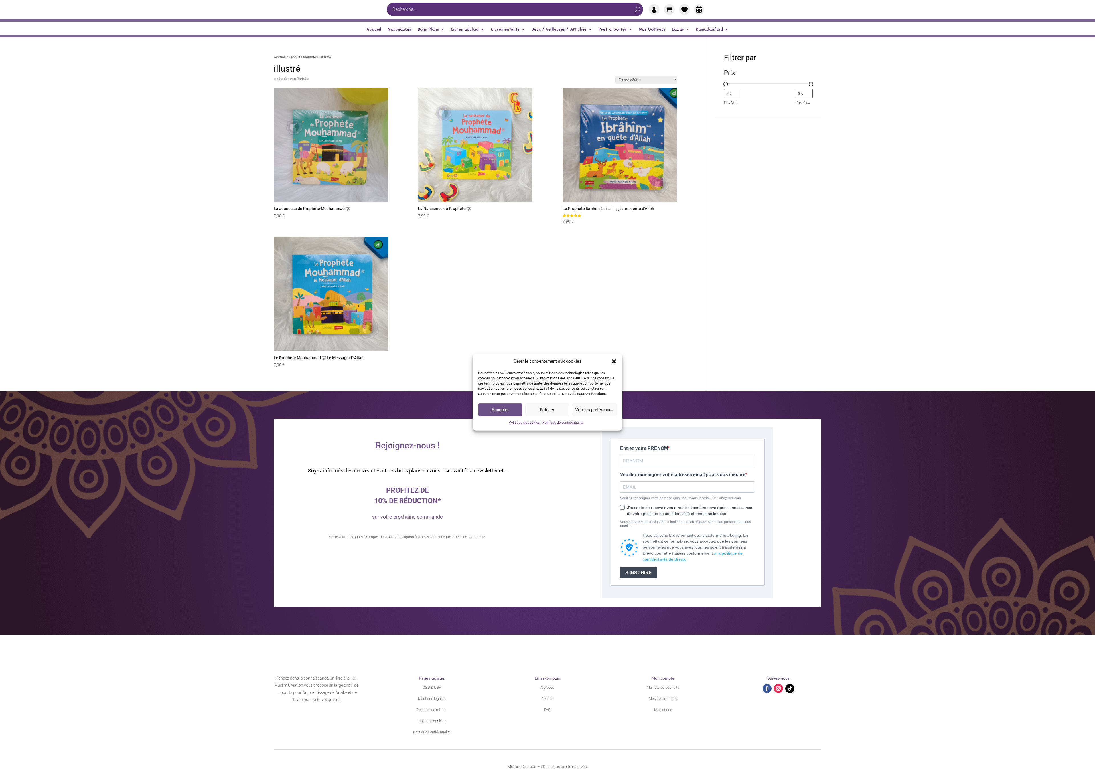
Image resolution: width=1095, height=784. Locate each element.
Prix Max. (803, 102)
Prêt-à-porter (613, 29)
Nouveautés (399, 29)
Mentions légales (432, 698)
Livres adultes (465, 29)
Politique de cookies (524, 423)
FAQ (547, 710)
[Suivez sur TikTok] (789, 688)
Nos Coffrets (652, 29)
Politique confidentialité (432, 732)
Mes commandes (663, 698)
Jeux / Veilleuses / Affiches (559, 29)
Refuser (547, 409)
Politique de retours (431, 710)
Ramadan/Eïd (709, 29)
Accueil (373, 29)
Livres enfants (505, 29)
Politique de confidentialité (562, 423)
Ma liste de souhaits (663, 687)
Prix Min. (730, 102)
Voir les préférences (594, 409)
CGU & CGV (432, 687)
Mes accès (663, 710)
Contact (547, 698)
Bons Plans (428, 29)
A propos (547, 687)
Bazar (678, 29)
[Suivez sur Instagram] (778, 688)
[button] (614, 361)
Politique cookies (432, 721)
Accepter (500, 409)
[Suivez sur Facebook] (767, 688)
